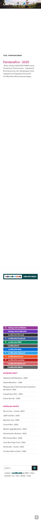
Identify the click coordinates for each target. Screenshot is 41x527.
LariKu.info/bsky (15, 349)
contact (7, 473)
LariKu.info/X (13, 346)
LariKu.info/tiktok (15, 367)
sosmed (7, 476)
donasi (22, 476)
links (32, 473)
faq (17, 476)
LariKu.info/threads (16, 335)
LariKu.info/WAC (15, 342)
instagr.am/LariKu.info (17, 331)
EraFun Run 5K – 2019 (11, 399)
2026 (26, 473)
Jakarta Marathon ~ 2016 (12, 383)
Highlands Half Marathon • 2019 (15, 378)
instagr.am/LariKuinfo (17, 328)
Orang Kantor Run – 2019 (13, 394)
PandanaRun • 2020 (16, 62)
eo (13, 476)
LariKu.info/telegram (16, 353)
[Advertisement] (20, 29)
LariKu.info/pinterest (16, 364)
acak (29, 476)
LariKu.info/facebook (16, 339)
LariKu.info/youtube (16, 360)
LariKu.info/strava (15, 357)
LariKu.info (17, 473)
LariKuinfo (14, 4)
